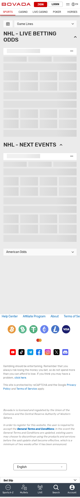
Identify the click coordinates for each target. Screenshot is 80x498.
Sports (8, 11)
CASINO (23, 11)
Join (41, 4)
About (55, 316)
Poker (57, 11)
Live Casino (40, 11)
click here (20, 377)
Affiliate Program (34, 316)
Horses (72, 11)
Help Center (10, 316)
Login (55, 4)
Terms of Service (26, 388)
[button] (8, 490)
